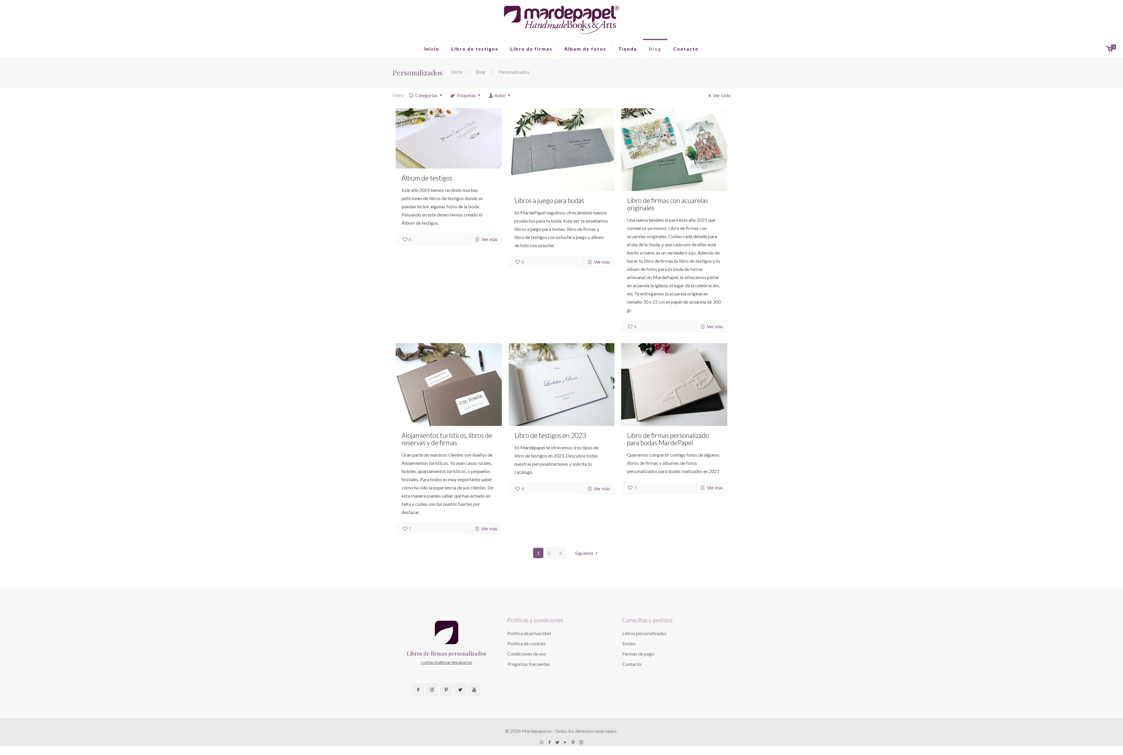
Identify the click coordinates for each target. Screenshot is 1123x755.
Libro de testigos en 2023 (550, 435)
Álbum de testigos (427, 178)
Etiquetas (466, 95)
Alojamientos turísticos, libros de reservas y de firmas (447, 439)
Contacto (631, 664)
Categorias (426, 95)
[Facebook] (550, 742)
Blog (480, 72)
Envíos (628, 643)
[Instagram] (581, 742)
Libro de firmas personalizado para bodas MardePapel (668, 439)
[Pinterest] (573, 742)
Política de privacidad (529, 633)
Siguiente (584, 553)
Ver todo (722, 95)
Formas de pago (638, 653)
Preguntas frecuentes (528, 664)
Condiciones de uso (526, 653)
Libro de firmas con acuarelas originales (667, 204)
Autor (500, 95)
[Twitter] (557, 742)
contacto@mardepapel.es (446, 662)
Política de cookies (526, 643)
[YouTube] (565, 742)
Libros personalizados (644, 633)
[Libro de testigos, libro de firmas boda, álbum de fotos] (561, 20)
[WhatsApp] (542, 742)
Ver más (489, 239)
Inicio (456, 72)
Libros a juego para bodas (549, 200)
